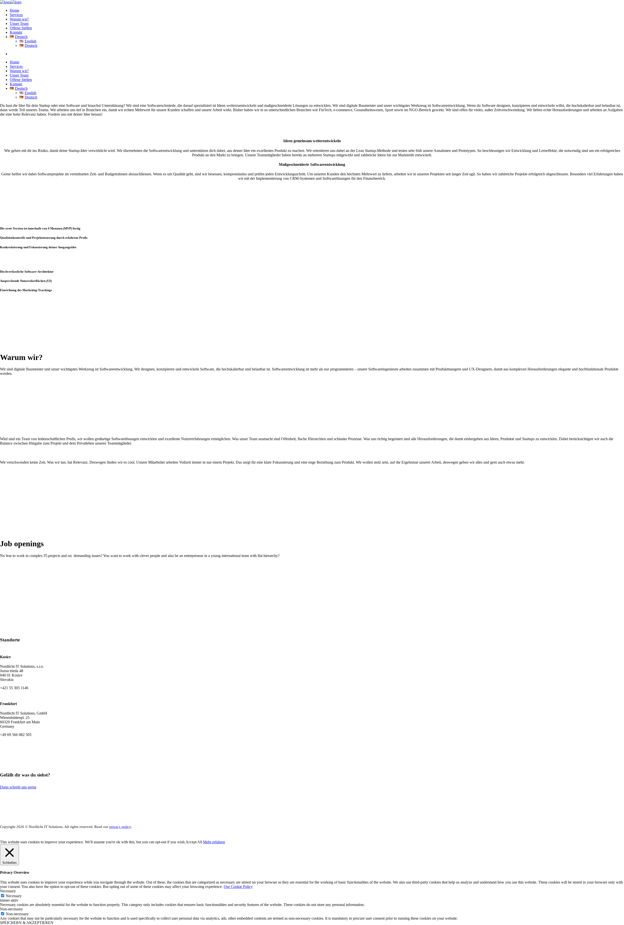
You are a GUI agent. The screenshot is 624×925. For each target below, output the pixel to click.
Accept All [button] (193, 842)
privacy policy (120, 827)
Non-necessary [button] (11, 909)
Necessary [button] (8, 891)
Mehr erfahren (214, 842)
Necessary (14, 896)
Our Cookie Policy (238, 887)
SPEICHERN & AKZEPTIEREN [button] (26, 923)
